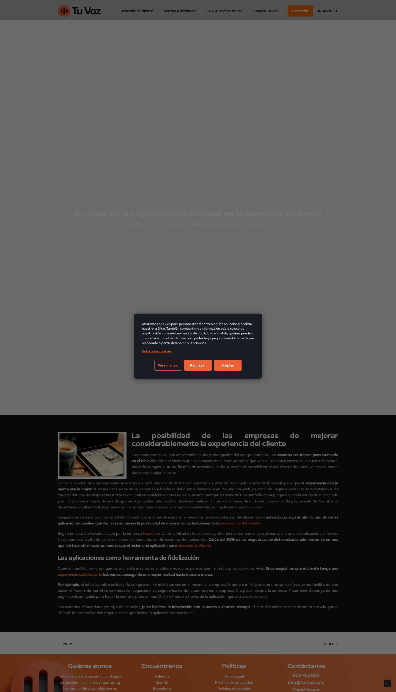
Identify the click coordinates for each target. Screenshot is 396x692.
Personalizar (168, 365)
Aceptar (227, 365)
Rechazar (198, 365)
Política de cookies (156, 351)
